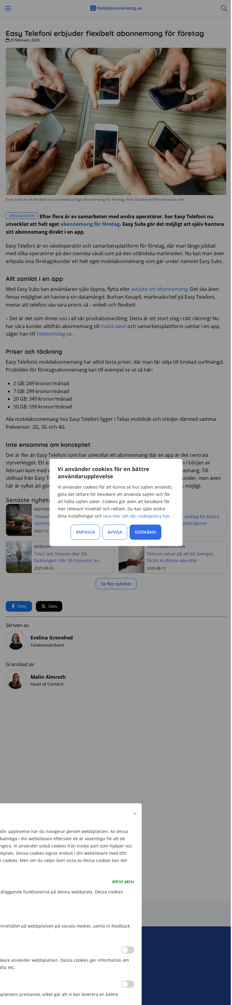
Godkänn (145, 532)
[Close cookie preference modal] (135, 813)
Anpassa (85, 532)
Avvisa (115, 532)
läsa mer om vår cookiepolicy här (136, 516)
